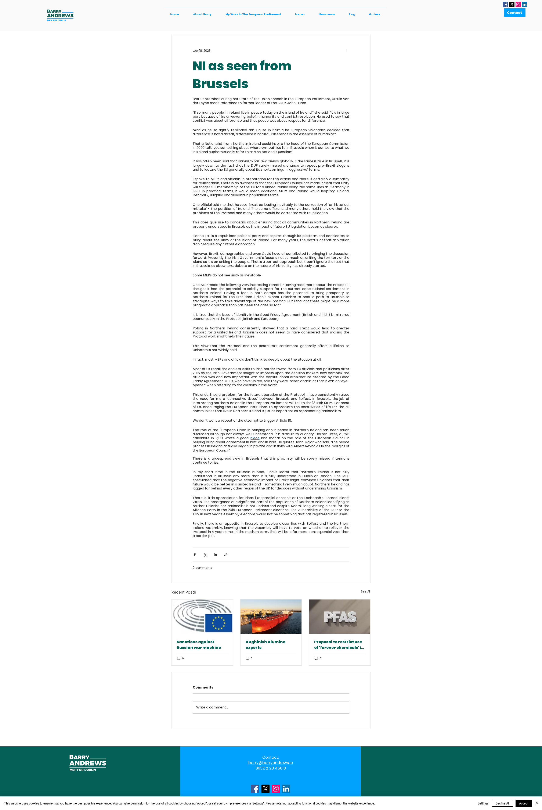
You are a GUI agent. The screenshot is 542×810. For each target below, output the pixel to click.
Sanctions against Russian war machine (199, 644)
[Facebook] (505, 4)
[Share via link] (226, 555)
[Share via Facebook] (195, 555)
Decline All (502, 803)
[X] (511, 4)
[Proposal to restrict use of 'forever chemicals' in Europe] (339, 616)
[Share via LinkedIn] (215, 555)
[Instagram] (518, 4)
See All (366, 591)
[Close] (536, 803)
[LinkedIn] (524, 4)
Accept (523, 803)
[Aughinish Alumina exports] (271, 616)
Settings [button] (483, 803)
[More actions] (346, 50)
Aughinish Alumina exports (266, 644)
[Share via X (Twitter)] (205, 555)
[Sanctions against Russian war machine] (202, 616)
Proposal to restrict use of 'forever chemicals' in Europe (339, 644)
